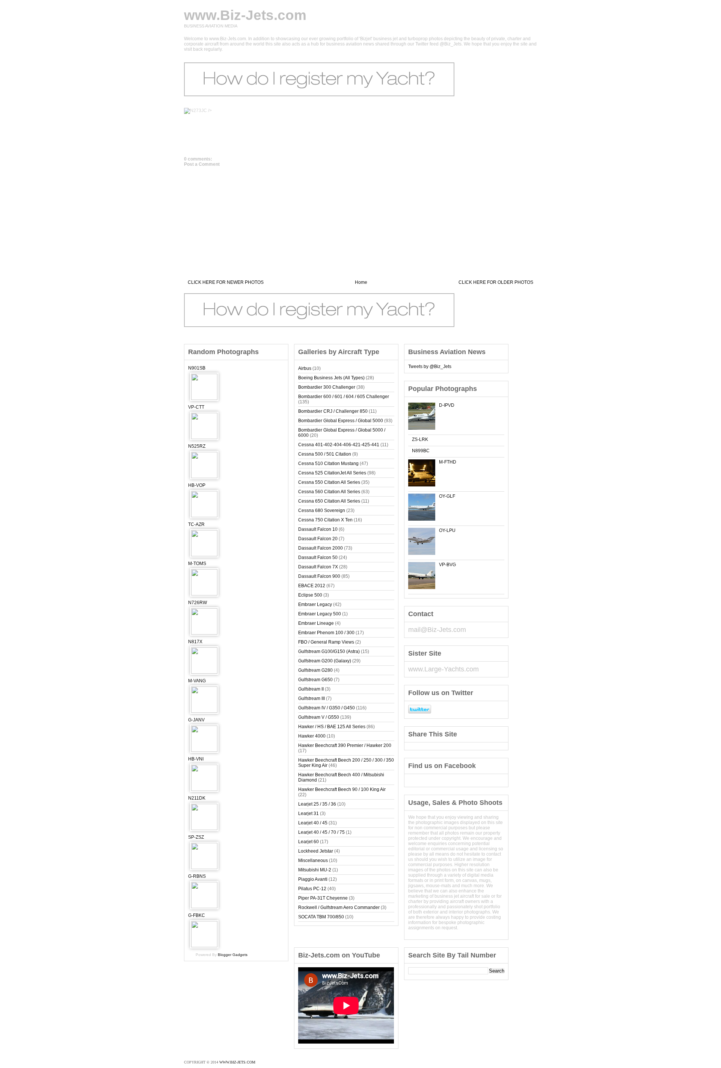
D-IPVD (446, 405)
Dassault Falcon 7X (318, 567)
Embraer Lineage (316, 623)
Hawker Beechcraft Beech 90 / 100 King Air (342, 789)
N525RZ (196, 446)
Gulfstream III (311, 698)
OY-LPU (447, 530)
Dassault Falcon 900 (319, 576)
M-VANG (197, 680)
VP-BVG (447, 564)
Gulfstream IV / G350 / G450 (326, 707)
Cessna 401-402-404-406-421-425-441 (338, 444)
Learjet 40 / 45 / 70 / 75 (321, 832)
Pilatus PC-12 (312, 888)
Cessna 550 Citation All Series (329, 482)
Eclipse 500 (310, 595)
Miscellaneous (313, 860)
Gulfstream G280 (315, 670)
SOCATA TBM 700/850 (321, 917)
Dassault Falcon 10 (318, 529)
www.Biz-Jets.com (245, 15)
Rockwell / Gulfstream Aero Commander (339, 907)
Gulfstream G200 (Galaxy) (324, 661)
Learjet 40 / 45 (312, 823)
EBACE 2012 (311, 585)
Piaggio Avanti (312, 879)
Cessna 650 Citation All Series (329, 501)
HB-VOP (196, 485)
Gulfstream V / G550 (318, 717)
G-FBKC (196, 915)
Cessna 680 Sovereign (321, 510)
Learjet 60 (308, 841)
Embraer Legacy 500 (319, 614)
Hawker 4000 (312, 736)
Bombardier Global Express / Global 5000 (340, 420)
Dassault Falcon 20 (318, 538)
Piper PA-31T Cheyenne (323, 898)
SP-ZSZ (196, 837)
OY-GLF (447, 496)
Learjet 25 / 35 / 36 (317, 804)
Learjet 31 (308, 813)
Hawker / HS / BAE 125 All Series (331, 726)
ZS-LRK (420, 439)
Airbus (304, 368)
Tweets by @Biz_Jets (429, 366)
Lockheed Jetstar (315, 851)
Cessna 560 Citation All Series (329, 491)
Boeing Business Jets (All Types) (331, 377)
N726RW (197, 602)
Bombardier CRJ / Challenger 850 (333, 411)
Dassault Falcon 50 (318, 557)
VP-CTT (196, 407)
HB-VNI (196, 759)
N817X (195, 641)
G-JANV (196, 720)
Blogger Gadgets (232, 955)
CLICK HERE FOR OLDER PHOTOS (496, 282)
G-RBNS (197, 876)
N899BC (421, 450)
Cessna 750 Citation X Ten (325, 520)
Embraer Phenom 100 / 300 (326, 632)
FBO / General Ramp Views (326, 642)
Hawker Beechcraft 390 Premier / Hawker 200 (344, 745)
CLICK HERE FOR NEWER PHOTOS (226, 282)
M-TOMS (197, 563)
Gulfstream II (311, 689)
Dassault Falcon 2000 (320, 548)
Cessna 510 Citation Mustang (328, 463)
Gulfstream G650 (315, 679)
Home (361, 282)
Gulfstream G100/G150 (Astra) (329, 651)
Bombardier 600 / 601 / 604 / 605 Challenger (343, 396)
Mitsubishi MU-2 (314, 870)
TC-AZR (196, 524)
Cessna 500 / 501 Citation (324, 454)
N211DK (196, 798)
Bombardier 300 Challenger (326, 387)
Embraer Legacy (315, 604)
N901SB (196, 368)
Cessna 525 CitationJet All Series (332, 473)
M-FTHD (447, 462)
